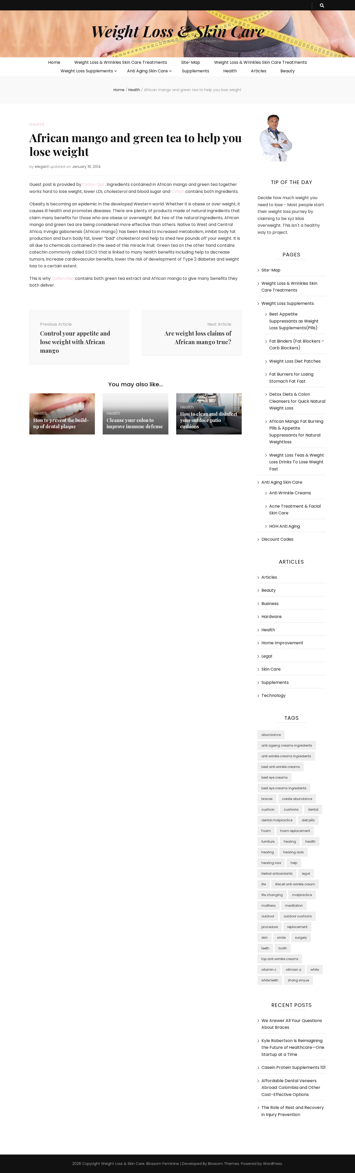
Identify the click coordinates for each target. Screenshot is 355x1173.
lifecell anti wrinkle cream (295, 884)
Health (230, 71)
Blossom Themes (223, 1163)
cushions (291, 809)
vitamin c (269, 969)
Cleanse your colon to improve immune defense (135, 423)
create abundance (297, 799)
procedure (269, 927)
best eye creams (274, 777)
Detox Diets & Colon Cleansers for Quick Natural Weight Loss (297, 401)
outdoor (267, 916)
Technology (273, 695)
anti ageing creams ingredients (286, 745)
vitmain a (293, 969)
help (294, 863)
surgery (301, 937)
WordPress (272, 1163)
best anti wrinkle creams (280, 767)
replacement (297, 927)
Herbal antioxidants (277, 873)
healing (290, 841)
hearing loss (271, 863)
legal (306, 873)
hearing (267, 852)
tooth (283, 948)
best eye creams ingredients (283, 788)
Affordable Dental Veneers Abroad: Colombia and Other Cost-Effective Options (290, 1088)
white (315, 969)
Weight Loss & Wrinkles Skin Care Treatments (120, 62)
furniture (267, 841)
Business (270, 604)
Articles (258, 71)
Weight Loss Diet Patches (295, 361)
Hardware (271, 617)
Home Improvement (282, 643)
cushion (267, 809)
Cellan (177, 191)
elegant (42, 166)
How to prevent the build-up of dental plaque (61, 423)
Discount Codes (277, 539)
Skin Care (271, 669)
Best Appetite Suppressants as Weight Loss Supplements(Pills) (294, 321)
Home (54, 62)
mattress (268, 905)
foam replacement (295, 831)
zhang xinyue (298, 980)
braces (267, 799)
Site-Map (190, 62)
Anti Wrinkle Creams (290, 493)
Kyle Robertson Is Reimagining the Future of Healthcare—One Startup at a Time (292, 1047)
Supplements (195, 71)
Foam (266, 831)
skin (264, 937)
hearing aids (293, 852)
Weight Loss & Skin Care (177, 30)
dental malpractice (276, 820)
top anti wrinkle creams (279, 959)
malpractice (302, 895)
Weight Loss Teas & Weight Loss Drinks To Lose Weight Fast (296, 462)
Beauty (287, 71)
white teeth (269, 980)
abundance (271, 735)
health (310, 841)
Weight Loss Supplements (87, 71)
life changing (272, 895)
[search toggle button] (322, 5)
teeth (265, 948)
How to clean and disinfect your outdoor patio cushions (208, 420)
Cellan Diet (93, 184)
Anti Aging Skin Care (147, 71)
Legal (266, 656)
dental (313, 809)
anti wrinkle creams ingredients (286, 756)
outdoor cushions (298, 916)
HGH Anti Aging (284, 526)
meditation (294, 905)
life (263, 884)
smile (281, 937)
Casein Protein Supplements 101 (293, 1067)
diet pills (308, 820)
